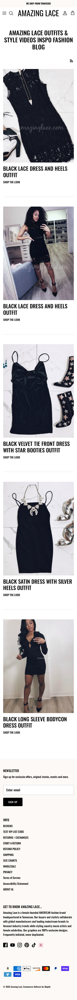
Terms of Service (11, 878)
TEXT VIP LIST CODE (13, 831)
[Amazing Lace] (38, 13)
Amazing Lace (16, 986)
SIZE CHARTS (10, 860)
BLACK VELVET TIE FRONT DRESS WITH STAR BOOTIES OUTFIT (36, 447)
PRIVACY (7, 872)
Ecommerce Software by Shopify (37, 986)
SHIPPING (8, 855)
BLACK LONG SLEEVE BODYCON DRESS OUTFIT (35, 722)
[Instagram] (19, 945)
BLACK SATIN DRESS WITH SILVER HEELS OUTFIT (37, 584)
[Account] (64, 13)
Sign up (12, 802)
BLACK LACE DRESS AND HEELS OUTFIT (35, 171)
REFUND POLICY (11, 849)
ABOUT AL (8, 889)
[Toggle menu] (4, 13)
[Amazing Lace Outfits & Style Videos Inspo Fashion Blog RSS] (71, 60)
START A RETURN (12, 843)
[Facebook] (5, 945)
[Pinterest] (26, 945)
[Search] (13, 13)
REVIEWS (8, 826)
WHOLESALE (9, 866)
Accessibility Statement (15, 883)
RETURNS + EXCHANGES (15, 837)
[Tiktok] (34, 945)
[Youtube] (12, 945)
